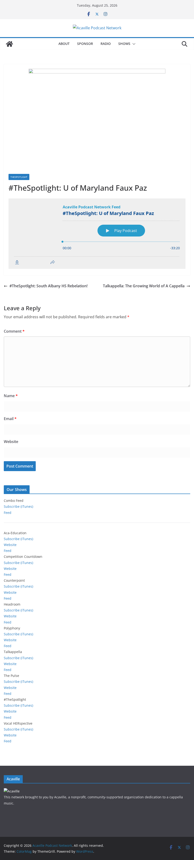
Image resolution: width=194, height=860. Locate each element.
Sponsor (85, 43)
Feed (7, 512)
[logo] (12, 791)
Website (11, 441)
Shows (124, 43)
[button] (133, 43)
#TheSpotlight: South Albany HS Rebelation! (48, 285)
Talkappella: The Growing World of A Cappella (144, 285)
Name (11, 395)
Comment (14, 331)
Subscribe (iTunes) (18, 506)
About (64, 43)
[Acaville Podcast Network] (9, 44)
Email (10, 418)
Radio (106, 43)
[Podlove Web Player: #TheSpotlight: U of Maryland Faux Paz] (97, 233)
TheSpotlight (18, 177)
